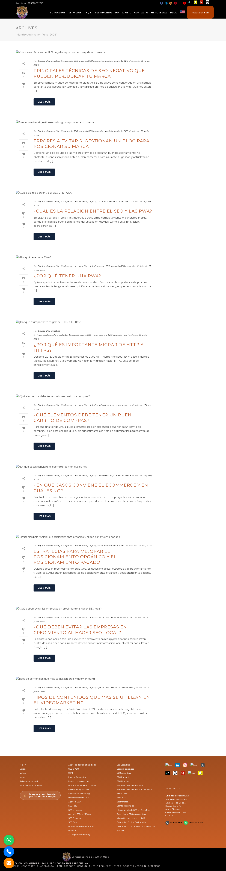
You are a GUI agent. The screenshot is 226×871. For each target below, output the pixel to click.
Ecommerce (122, 802)
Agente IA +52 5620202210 (29, 3)
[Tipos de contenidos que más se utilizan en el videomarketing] (86, 679)
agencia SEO (71, 61)
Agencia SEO (74, 802)
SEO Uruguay (123, 781)
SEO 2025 (121, 797)
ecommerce (124, 405)
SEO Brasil (73, 822)
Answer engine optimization (81, 826)
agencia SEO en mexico (91, 61)
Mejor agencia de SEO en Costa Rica (133, 810)
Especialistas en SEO (80, 335)
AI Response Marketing (79, 834)
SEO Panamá (123, 777)
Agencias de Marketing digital (82, 765)
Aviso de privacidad (29, 781)
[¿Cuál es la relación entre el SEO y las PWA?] (86, 193)
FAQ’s (88, 12)
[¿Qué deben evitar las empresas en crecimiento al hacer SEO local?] (86, 609)
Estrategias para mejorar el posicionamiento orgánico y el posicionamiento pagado (75, 557)
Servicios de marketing (79, 793)
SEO (123, 545)
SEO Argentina (124, 773)
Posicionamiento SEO (78, 797)
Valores (23, 773)
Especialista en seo (125, 769)
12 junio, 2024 (145, 545)
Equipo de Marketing (49, 61)
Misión (23, 765)
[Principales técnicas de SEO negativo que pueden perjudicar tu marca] (86, 52)
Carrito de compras (125, 806)
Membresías (159, 12)
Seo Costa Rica (123, 765)
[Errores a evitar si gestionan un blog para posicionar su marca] (86, 122)
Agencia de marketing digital (80, 201)
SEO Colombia (74, 818)
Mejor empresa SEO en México (131, 785)
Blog (173, 12)
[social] (161, 3)
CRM (70, 773)
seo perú (125, 201)
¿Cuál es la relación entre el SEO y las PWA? (93, 211)
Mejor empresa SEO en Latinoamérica (134, 789)
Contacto (141, 12)
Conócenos (58, 12)
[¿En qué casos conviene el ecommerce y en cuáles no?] (86, 467)
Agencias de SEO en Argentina (131, 814)
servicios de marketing (123, 687)
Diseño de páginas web (79, 789)
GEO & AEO (73, 769)
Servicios (75, 12)
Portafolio (123, 12)
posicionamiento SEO (116, 61)
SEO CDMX (122, 793)
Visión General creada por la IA (131, 818)
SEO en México (75, 810)
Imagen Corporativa (77, 777)
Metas (22, 777)
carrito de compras (107, 405)
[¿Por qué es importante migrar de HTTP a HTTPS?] (86, 322)
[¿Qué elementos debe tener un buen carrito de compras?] (86, 396)
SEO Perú (72, 806)
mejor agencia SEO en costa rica (109, 335)
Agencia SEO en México (79, 814)
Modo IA (72, 830)
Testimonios (103, 12)
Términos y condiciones (31, 785)
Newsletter (200, 12)
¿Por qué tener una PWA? (67, 275)
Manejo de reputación (78, 781)
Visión (23, 769)
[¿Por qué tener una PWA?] (86, 257)
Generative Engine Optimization (132, 822)
